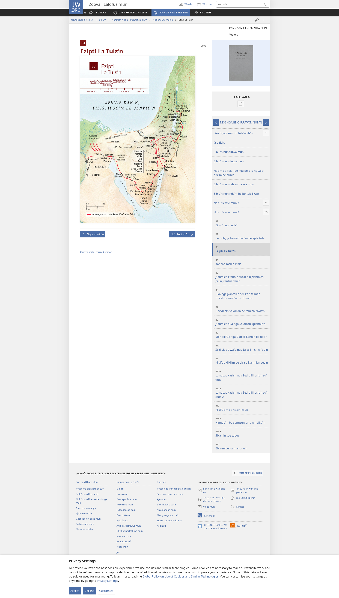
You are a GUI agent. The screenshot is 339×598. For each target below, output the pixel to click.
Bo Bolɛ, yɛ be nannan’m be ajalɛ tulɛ (239, 236)
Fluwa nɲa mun (125, 504)
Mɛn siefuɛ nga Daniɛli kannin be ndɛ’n (241, 335)
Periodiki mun (124, 515)
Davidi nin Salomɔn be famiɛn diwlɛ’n (240, 309)
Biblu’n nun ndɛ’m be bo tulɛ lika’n (236, 194)
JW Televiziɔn (124, 541)
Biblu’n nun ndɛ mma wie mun (234, 184)
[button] (130, 12)
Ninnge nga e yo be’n (168, 515)
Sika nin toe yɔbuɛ (227, 433)
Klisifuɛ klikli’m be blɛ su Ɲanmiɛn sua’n (241, 360)
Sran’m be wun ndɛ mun (169, 520)
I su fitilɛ (219, 143)
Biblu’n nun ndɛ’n (226, 223)
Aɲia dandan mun (166, 509)
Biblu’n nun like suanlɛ (87, 494)
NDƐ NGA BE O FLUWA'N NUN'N (241, 122)
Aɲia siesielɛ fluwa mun (129, 525)
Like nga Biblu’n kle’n (87, 482)
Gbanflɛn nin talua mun (88, 518)
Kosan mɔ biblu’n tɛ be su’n (90, 488)
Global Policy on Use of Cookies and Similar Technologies (180, 576)
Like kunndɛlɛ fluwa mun (130, 530)
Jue (118, 552)
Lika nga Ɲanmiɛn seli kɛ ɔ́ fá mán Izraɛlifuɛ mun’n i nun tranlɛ (237, 294)
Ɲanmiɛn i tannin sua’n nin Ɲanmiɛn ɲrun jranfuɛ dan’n (239, 277)
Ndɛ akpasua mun (126, 509)
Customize (106, 591)
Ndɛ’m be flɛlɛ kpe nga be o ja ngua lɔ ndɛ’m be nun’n (239, 173)
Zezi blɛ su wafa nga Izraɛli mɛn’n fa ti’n (241, 348)
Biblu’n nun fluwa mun (229, 152)
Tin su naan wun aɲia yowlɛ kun (244, 490)
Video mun (122, 546)
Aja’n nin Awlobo (84, 513)
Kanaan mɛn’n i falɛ (228, 262)
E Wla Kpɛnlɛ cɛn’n (166, 504)
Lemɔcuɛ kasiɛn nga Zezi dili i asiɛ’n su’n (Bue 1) (241, 376)
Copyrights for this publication (96, 252)
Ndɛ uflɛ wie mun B (163, 19)
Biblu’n (102, 19)
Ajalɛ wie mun (124, 536)
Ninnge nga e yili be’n (82, 19)
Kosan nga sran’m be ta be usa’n (174, 488)
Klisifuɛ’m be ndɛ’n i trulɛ (231, 408)
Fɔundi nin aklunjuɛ (86, 508)
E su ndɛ (161, 482)
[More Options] (265, 19)
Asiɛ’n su (161, 525)
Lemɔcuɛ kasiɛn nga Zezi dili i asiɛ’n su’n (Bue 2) (241, 393)
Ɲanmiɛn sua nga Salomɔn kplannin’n (240, 322)
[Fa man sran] (257, 19)
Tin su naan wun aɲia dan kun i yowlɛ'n (211, 499)
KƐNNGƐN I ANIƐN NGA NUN (248, 28)
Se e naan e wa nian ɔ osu (170, 494)
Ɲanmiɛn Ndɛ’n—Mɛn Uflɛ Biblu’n (129, 19)
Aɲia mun (162, 499)
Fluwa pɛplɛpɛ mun (127, 499)
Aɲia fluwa (122, 520)
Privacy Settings (107, 581)
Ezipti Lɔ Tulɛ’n (225, 249)
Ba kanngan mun (85, 524)
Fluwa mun (122, 494)
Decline (89, 591)
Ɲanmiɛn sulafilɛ (84, 529)
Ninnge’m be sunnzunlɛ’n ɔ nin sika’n (239, 421)
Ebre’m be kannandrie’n (231, 446)
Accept (74, 591)
